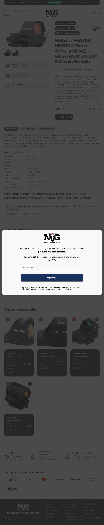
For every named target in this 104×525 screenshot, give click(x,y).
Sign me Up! (52, 278)
